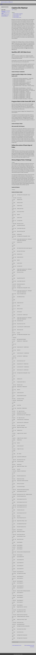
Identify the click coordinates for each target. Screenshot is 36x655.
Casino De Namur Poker (17, 14)
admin (13, 9)
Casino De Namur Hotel (17, 17)
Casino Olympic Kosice (5, 14)
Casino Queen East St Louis (16, 645)
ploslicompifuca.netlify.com (17, 654)
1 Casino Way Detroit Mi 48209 (5, 13)
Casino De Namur (16, 16)
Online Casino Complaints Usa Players (5, 11)
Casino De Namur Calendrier (18, 13)
